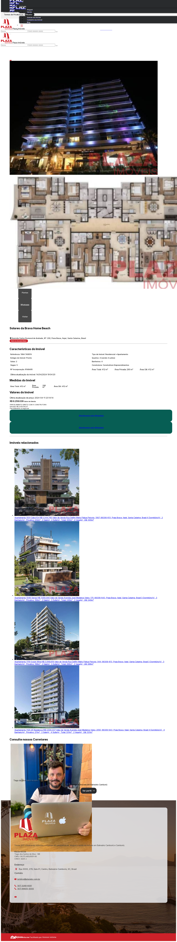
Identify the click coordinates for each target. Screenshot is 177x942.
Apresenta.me (13, 937)
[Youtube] (88, 897)
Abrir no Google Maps (18, 341)
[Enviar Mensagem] (57, 45)
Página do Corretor (89, 791)
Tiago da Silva (19, 780)
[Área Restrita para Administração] (49, 937)
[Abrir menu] (10, 33)
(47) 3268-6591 (24, 886)
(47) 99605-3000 (25, 889)
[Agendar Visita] (25, 316)
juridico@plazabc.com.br (28, 879)
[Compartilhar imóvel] (11, 60)
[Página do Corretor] (51, 851)
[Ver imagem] (88, 118)
